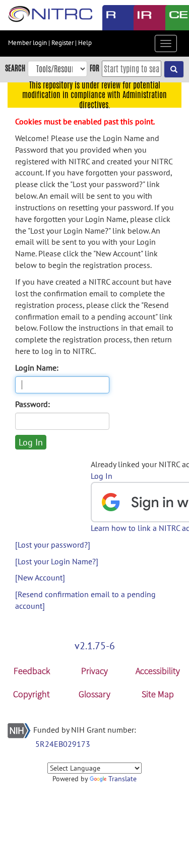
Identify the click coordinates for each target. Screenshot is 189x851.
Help (85, 42)
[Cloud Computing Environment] (173, 17)
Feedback (32, 671)
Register (62, 42)
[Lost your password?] (52, 545)
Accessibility (158, 671)
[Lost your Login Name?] (56, 561)
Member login (27, 42)
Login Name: (36, 368)
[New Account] (40, 577)
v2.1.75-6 (95, 645)
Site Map (158, 694)
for (94, 68)
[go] (174, 69)
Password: (32, 404)
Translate (122, 778)
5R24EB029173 (62, 744)
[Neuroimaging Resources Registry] (110, 17)
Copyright (31, 694)
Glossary (94, 694)
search (15, 68)
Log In (101, 476)
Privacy (94, 671)
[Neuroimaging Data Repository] (142, 17)
